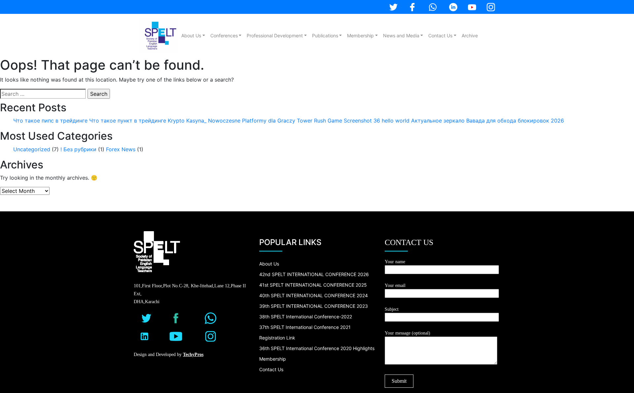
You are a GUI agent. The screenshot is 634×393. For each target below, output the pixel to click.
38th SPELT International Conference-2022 (305, 316)
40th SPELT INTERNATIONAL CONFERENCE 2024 (313, 295)
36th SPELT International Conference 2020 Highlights (316, 348)
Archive (470, 35)
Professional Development (275, 35)
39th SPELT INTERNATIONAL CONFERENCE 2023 (313, 306)
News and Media (401, 35)
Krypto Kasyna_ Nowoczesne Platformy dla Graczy (231, 120)
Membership (360, 35)
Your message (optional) (407, 333)
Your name (395, 261)
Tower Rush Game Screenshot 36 (338, 120)
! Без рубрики (78, 149)
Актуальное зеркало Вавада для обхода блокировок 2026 (487, 120)
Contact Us (440, 35)
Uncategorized (31, 149)
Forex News (120, 149)
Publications (325, 35)
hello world (395, 120)
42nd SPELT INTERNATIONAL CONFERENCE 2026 (314, 274)
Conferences (224, 35)
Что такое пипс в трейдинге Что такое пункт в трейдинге (89, 120)
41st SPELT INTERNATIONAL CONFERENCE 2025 (313, 285)
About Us (191, 35)
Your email (395, 285)
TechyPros (193, 354)
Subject (392, 309)
